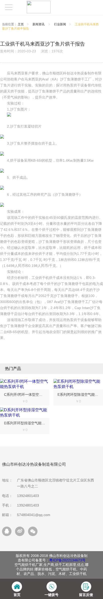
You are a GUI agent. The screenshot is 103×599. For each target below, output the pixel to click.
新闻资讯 (38, 24)
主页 (21, 24)
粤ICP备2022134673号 (67, 560)
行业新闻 (60, 24)
